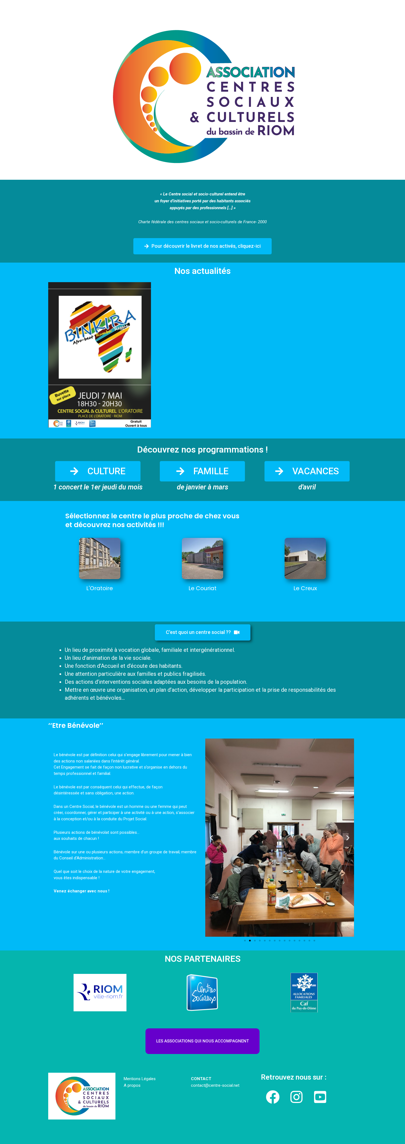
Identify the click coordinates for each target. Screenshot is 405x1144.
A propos (132, 1085)
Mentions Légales (140, 1078)
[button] (202, 246)
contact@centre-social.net (216, 1085)
